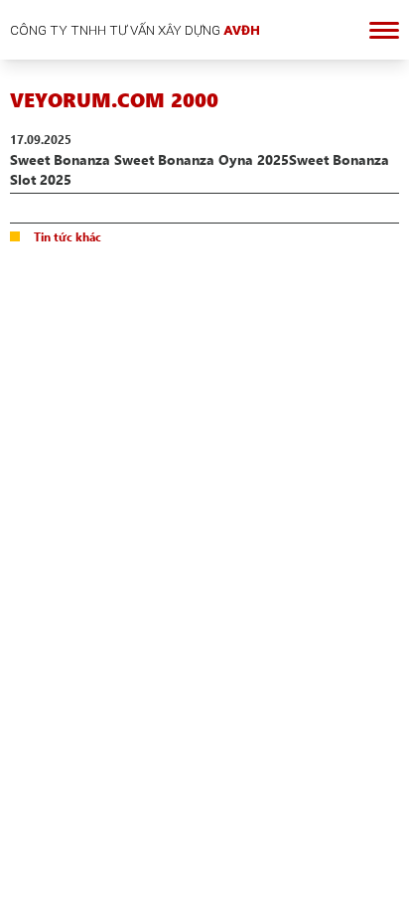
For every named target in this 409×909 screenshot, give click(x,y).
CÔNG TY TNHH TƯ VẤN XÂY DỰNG (135, 30)
